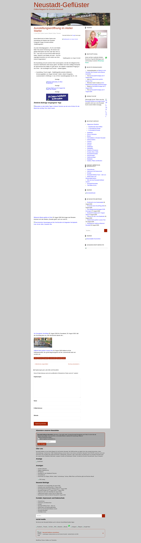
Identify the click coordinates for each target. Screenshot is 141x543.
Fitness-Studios (91, 139)
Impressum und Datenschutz (94, 171)
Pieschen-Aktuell (90, 476)
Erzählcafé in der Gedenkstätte (95, 202)
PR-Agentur (40, 471)
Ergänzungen (37, 376)
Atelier (35, 358)
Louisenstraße (52, 358)
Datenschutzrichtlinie (42, 436)
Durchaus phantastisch (73, 364)
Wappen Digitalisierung (43, 470)
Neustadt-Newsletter (92, 153)
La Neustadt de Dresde (94, 128)
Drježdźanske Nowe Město (95, 126)
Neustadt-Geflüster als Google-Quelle (95, 101)
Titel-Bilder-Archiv (91, 185)
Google (73, 35)
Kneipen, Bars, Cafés (92, 152)
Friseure (89, 141)
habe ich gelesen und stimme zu (47, 439)
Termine (58, 33)
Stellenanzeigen (91, 157)
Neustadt (59, 358)
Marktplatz (90, 159)
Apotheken (90, 132)
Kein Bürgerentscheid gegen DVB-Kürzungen (48, 488)
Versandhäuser (41, 474)
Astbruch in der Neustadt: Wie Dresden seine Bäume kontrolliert (96, 72)
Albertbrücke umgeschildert (41, 364)
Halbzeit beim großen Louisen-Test (96, 220)
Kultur (54, 33)
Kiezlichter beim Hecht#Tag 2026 (95, 205)
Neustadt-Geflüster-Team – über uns (96, 174)
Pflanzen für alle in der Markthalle (96, 216)
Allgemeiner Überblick (93, 124)
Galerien (89, 143)
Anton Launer (44, 33)
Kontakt (89, 173)
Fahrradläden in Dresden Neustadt (96, 137)
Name (35, 400)
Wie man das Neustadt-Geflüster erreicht (47, 508)
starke (63, 358)
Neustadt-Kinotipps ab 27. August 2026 (47, 490)
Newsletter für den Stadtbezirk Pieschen (47, 473)
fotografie (46, 358)
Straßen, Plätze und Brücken (94, 160)
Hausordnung (90, 169)
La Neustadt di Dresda (94, 130)
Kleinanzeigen (91, 155)
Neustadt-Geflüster (61, 4)
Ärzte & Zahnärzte (92, 134)
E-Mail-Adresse (38, 408)
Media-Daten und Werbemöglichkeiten (47, 507)
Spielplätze (90, 148)
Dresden (40, 358)
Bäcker (89, 136)
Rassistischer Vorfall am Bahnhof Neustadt (48, 494)
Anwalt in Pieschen (42, 468)
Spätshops (90, 146)
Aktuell (50, 33)
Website (36, 415)
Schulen (89, 145)
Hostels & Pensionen (92, 150)
